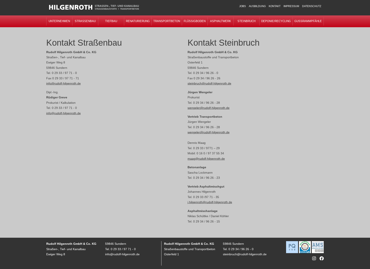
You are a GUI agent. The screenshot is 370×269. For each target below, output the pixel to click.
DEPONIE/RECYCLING (276, 21)
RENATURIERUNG (138, 21)
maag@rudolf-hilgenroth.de (206, 158)
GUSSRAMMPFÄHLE (308, 21)
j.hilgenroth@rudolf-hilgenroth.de (210, 202)
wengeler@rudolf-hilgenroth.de (209, 108)
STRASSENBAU (85, 21)
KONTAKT (274, 6)
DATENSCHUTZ (311, 6)
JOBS (242, 6)
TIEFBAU (111, 21)
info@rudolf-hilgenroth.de (63, 83)
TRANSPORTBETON (166, 21)
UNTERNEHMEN (59, 21)
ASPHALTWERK (220, 21)
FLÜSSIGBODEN (195, 21)
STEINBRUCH (246, 21)
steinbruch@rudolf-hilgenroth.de (209, 83)
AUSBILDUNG (257, 6)
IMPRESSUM (291, 6)
